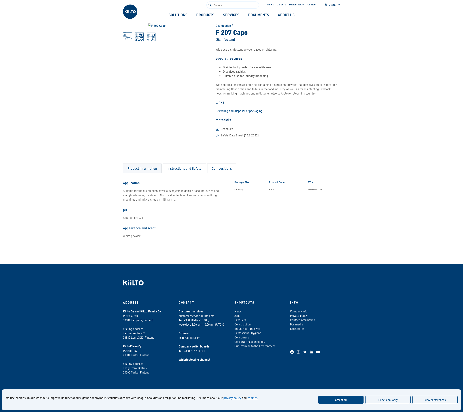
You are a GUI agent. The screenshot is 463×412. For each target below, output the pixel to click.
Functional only (388, 400)
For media (296, 324)
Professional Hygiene (247, 333)
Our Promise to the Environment (254, 346)
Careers (281, 4)
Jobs (237, 315)
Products (240, 320)
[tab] (178, 15)
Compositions (222, 168)
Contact (311, 4)
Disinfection (223, 25)
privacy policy (232, 398)
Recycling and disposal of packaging (239, 111)
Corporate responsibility (249, 342)
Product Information (142, 168)
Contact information (302, 320)
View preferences (435, 400)
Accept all (341, 400)
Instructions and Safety (184, 168)
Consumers (241, 337)
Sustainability (297, 4)
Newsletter (297, 329)
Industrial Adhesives (247, 329)
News (270, 4)
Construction (242, 324)
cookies (252, 398)
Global (332, 5)
